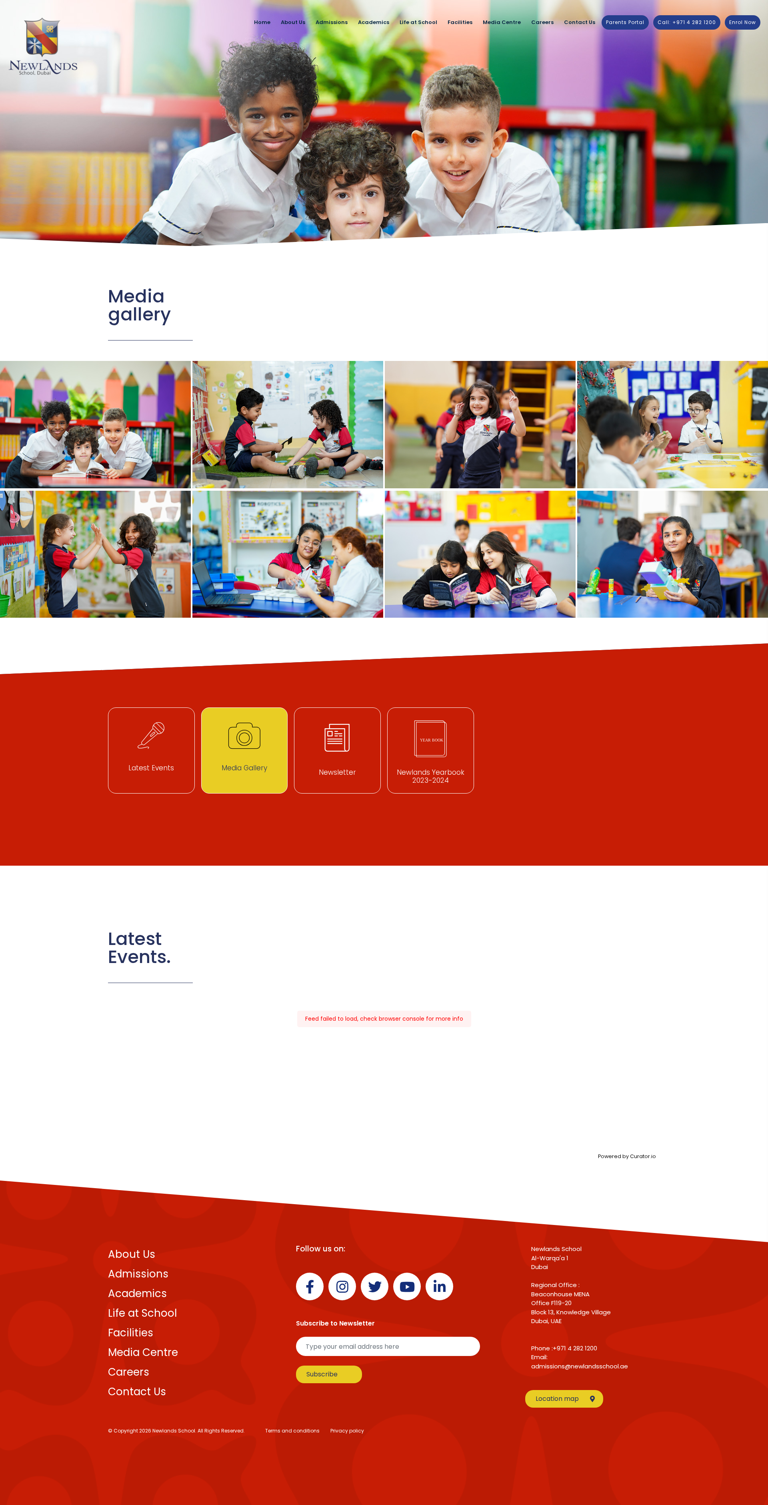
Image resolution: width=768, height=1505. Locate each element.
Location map (557, 1398)
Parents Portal (625, 22)
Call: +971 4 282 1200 (687, 22)
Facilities (460, 22)
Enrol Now (742, 22)
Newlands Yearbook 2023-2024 (430, 776)
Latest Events (151, 768)
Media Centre (502, 22)
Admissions (332, 22)
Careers (542, 22)
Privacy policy (347, 1430)
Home (262, 22)
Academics (373, 22)
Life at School (418, 22)
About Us (293, 22)
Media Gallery (244, 768)
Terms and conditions (292, 1430)
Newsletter (337, 772)
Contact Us (579, 22)
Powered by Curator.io (627, 1156)
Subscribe (322, 1374)
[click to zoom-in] (95, 424)
